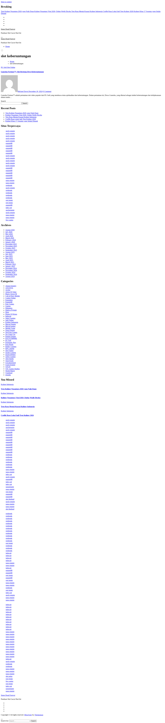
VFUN (7, 367)
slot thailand (10, 499)
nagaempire (10, 487)
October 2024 (10, 272)
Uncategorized (10, 363)
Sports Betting (10, 355)
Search (3, 101)
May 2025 (9, 258)
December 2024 (11, 268)
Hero (7, 312)
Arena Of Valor (10, 292)
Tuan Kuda (9, 361)
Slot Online (11, 67)
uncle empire (10, 131)
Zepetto (8, 375)
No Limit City (10, 334)
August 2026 (10, 230)
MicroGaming (10, 326)
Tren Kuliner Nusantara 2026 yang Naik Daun (21, 113)
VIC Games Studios (12, 369)
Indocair (8, 316)
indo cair (9, 208)
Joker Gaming (10, 318)
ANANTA (9, 288)
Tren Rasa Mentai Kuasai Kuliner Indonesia (20, 117)
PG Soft (4, 67)
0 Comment (47, 91)
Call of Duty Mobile (12, 296)
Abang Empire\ (10, 286)
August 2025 (10, 252)
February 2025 (10, 264)
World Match (10, 371)
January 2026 (10, 242)
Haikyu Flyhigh (11, 310)
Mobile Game (10, 328)
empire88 (9, 143)
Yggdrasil (8, 373)
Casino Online (10, 298)
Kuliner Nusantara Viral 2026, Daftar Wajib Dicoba (23, 115)
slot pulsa (9, 676)
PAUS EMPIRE (11, 338)
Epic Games (9, 304)
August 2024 (10, 276)
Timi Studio (9, 359)
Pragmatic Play (10, 342)
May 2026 (9, 234)
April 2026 (9, 236)
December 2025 (11, 244)
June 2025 (9, 256)
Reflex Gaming (10, 347)
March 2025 (9, 262)
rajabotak (9, 185)
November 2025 (11, 246)
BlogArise (28, 715)
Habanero (8, 308)
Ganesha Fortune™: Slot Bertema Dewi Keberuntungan (22, 72)
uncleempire (10, 210)
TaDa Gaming (10, 357)
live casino (9, 220)
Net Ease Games (11, 332)
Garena (8, 306)
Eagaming (9, 300)
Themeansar (38, 715)
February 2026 (10, 240)
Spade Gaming (10, 353)
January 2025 (10, 266)
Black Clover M (11, 294)
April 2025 (9, 260)
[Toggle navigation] (2, 37)
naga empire (10, 180)
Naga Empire (10, 330)
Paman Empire (10, 336)
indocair (8, 553)
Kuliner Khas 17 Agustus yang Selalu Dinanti (21, 121)
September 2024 (11, 274)
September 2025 (11, 250)
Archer (7, 290)
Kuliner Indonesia (11, 322)
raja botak (9, 200)
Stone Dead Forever (8, 29)
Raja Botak (9, 344)
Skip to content (6, 2)
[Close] (2, 719)
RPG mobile (9, 349)
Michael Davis (23, 91)
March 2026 (9, 238)
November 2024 (11, 270)
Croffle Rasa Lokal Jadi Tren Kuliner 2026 (20, 119)
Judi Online (9, 320)
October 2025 (10, 248)
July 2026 (8, 232)
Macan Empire (10, 324)
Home (7, 46)
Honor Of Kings (11, 314)
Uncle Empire (10, 365)
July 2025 (8, 254)
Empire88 (8, 302)
